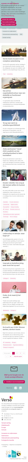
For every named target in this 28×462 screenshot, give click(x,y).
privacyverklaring (9, 16)
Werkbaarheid (6, 310)
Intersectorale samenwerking (10, 34)
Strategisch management (8, 347)
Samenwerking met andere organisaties (11, 214)
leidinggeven (6, 278)
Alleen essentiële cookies (8, 24)
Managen (14, 342)
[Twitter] (14, 388)
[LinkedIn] (19, 388)
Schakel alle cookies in (8, 19)
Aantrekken (5, 202)
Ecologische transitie (7, 440)
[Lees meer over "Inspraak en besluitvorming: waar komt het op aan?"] (14, 265)
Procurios (24, 458)
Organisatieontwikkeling (18, 345)
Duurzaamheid (6, 207)
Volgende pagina (18, 356)
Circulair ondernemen (14, 202)
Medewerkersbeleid (7, 345)
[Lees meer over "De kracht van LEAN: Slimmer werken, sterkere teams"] (14, 332)
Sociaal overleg (6, 37)
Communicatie (6, 204)
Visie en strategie (13, 216)
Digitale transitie (14, 204)
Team (4, 74)
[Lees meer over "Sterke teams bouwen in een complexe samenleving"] (14, 60)
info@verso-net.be (8, 418)
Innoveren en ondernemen (9, 31)
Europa (3, 427)
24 (10, 356)
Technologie (5, 216)
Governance (5, 436)
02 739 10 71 (7, 416)
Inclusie (3, 430)
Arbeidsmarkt (5, 425)
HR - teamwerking (6, 342)
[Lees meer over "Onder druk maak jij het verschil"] (14, 297)
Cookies (5, 446)
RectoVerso (5, 211)
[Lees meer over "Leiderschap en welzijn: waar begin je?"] (14, 234)
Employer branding (15, 207)
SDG (21, 34)
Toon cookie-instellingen (8, 22)
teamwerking (9, 74)
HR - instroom (6, 209)
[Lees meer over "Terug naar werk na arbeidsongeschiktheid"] (14, 122)
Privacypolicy (4, 444)
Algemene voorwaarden (16, 444)
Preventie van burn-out (15, 209)
